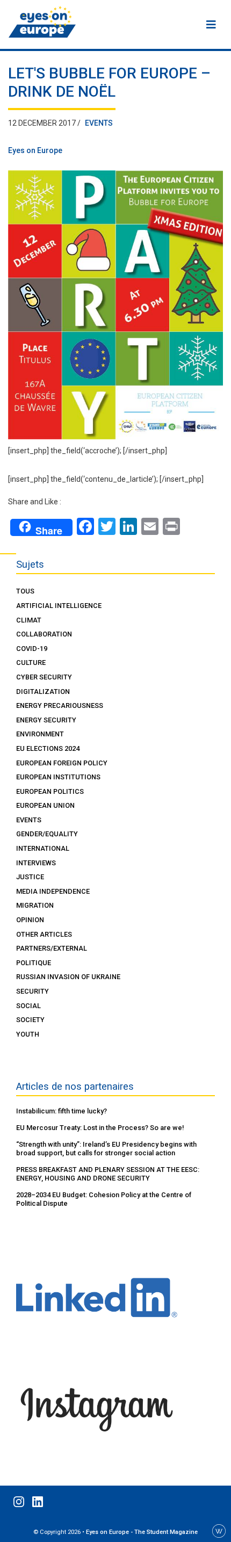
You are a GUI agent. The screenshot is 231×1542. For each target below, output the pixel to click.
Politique (33, 963)
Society (30, 1020)
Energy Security (46, 720)
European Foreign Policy (61, 763)
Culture (31, 662)
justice (30, 877)
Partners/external (51, 948)
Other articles (44, 934)
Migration (35, 905)
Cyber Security (44, 677)
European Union (45, 805)
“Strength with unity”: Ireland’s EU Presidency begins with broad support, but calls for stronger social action (106, 1148)
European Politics (50, 791)
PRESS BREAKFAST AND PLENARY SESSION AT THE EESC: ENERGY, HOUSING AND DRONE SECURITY (107, 1173)
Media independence (53, 891)
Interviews (36, 863)
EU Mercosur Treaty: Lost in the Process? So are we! (100, 1128)
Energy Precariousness (59, 705)
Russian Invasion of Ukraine (68, 977)
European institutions (58, 777)
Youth (27, 1034)
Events (99, 123)
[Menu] (211, 24)
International (42, 848)
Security (32, 991)
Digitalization (43, 691)
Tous (25, 591)
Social (28, 1006)
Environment (40, 734)
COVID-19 (31, 649)
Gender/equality (47, 834)
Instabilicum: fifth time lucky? (61, 1111)
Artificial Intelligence (59, 606)
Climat (28, 620)
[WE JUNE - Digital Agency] (219, 1530)
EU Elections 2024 (48, 748)
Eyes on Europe (35, 150)
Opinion (30, 920)
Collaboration (44, 634)
